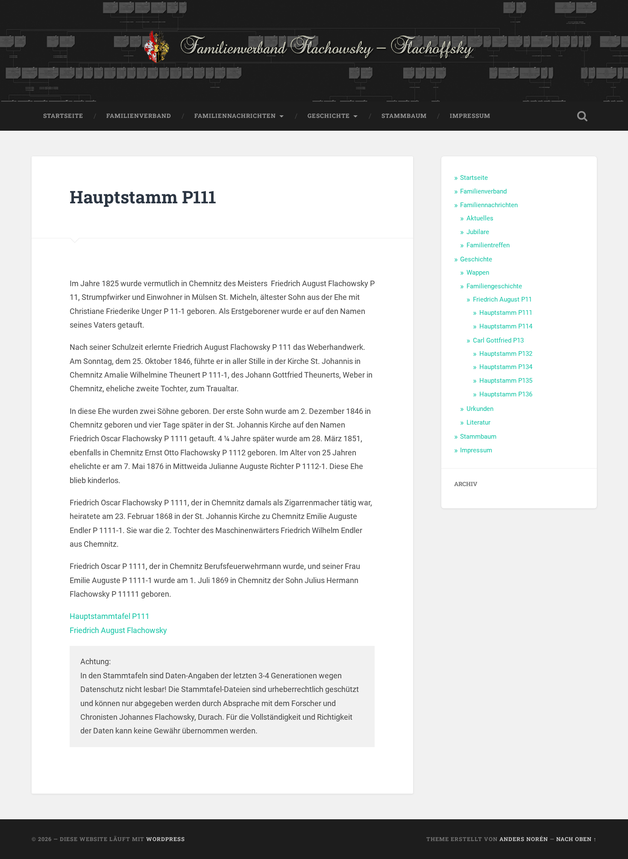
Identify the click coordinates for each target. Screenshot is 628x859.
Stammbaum (404, 116)
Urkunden (480, 409)
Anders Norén (523, 839)
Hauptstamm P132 (505, 354)
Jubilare (478, 232)
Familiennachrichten (235, 116)
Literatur (478, 422)
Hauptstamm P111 (505, 313)
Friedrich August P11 (502, 299)
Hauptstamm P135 (505, 380)
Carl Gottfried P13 (498, 340)
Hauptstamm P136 (505, 394)
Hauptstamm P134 (505, 367)
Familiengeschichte (494, 286)
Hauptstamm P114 (505, 326)
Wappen (478, 272)
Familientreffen (488, 245)
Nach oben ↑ (576, 839)
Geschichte (329, 116)
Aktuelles (480, 218)
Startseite (63, 116)
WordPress (165, 839)
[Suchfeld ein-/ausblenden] (582, 116)
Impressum (470, 116)
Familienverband (138, 116)
